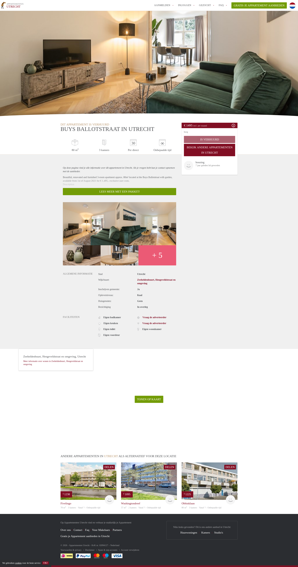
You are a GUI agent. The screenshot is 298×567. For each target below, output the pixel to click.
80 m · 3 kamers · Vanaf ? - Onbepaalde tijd (201, 507)
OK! (45, 563)
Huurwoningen (188, 532)
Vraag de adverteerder (154, 317)
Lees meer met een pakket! (119, 191)
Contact (78, 529)
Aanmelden (162, 5)
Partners (117, 529)
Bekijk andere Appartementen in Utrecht (210, 150)
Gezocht (205, 5)
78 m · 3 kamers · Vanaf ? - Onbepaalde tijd (80, 507)
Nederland (114, 545)
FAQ (221, 5)
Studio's (218, 532)
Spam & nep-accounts (108, 550)
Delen (109, 467)
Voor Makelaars (101, 529)
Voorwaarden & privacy (71, 550)
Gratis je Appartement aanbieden (259, 5)
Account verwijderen (130, 550)
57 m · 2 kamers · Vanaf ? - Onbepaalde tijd (141, 507)
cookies (18, 563)
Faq (87, 529)
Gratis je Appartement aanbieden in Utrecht (85, 536)
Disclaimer (90, 550)
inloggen (184, 5)
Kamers (205, 532)
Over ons (66, 529)
